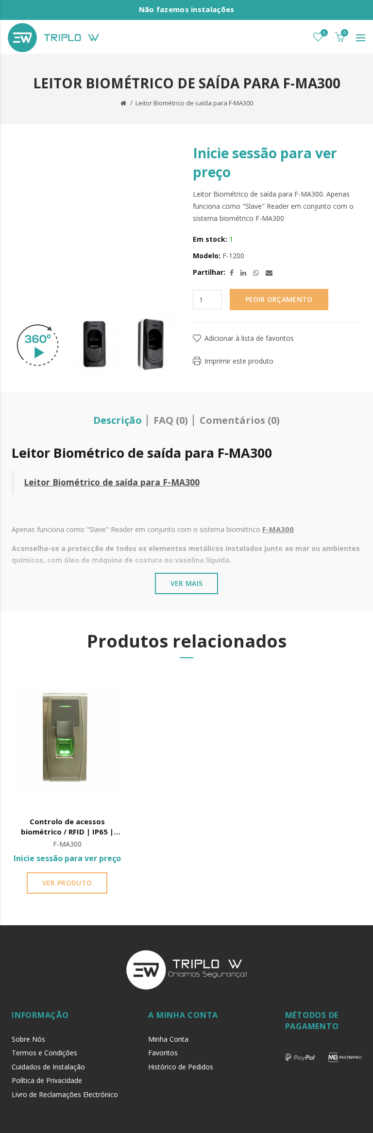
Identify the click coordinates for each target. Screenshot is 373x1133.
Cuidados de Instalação (48, 1066)
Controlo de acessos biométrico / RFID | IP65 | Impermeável (67, 826)
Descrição (117, 420)
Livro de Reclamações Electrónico (65, 1094)
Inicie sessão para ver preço (67, 858)
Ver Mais (186, 583)
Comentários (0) (240, 420)
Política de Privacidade (47, 1080)
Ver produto (67, 882)
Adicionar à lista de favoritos (249, 338)
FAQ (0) (170, 420)
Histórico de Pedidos (180, 1066)
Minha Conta (168, 1039)
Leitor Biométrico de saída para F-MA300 (194, 103)
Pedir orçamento (279, 299)
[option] (37, 345)
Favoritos (163, 1052)
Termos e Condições (44, 1052)
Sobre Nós (28, 1039)
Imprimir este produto (238, 361)
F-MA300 (181, 482)
